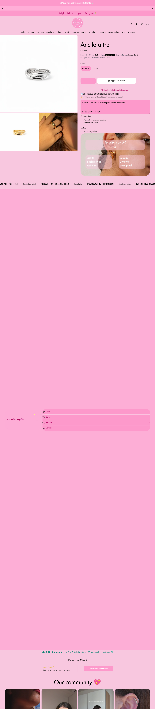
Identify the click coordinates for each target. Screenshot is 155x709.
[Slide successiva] (152, 8)
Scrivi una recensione (99, 669)
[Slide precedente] (2, 8)
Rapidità (49, 422)
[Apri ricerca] (131, 24)
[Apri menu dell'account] (137, 24)
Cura (48, 417)
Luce (48, 411)
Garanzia (49, 428)
